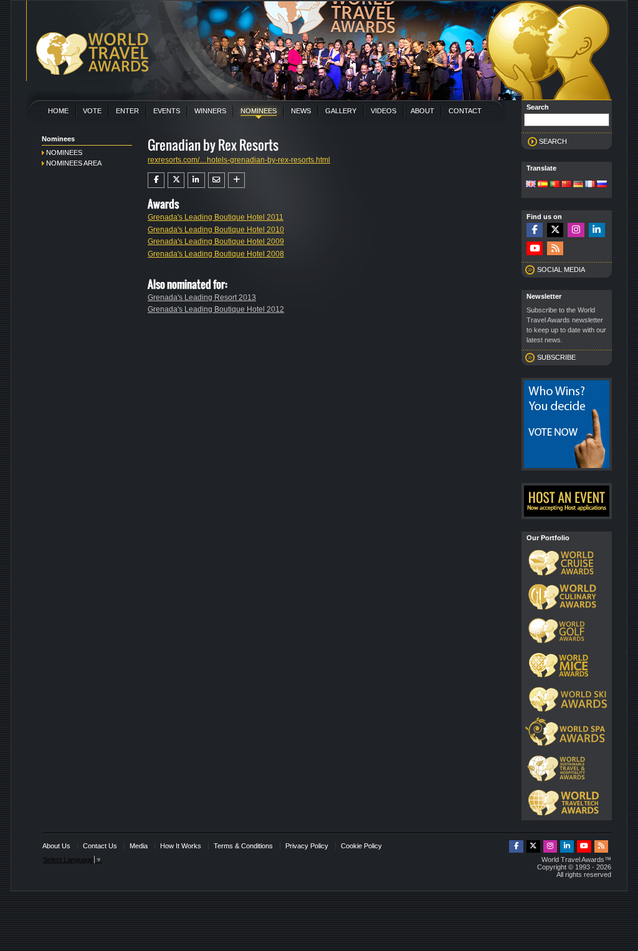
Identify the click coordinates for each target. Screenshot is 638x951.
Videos (383, 111)
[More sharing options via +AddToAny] (236, 180)
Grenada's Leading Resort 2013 (202, 297)
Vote (92, 111)
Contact (465, 111)
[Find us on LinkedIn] (597, 230)
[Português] (554, 184)
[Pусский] (602, 184)
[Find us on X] (555, 230)
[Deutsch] (578, 184)
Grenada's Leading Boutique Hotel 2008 (216, 254)
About (422, 111)
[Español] (543, 184)
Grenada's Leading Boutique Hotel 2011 (215, 217)
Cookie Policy (361, 846)
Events (166, 111)
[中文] (566, 184)
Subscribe (556, 357)
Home (58, 111)
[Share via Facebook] (156, 180)
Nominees (258, 111)
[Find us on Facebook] (534, 230)
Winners (210, 111)
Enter (127, 111)
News (301, 111)
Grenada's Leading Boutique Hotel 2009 (216, 241)
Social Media (561, 269)
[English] (531, 184)
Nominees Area (74, 163)
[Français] (590, 184)
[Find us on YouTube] (534, 248)
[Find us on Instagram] (576, 230)
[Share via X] (176, 180)
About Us (56, 846)
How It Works (180, 846)
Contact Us (100, 846)
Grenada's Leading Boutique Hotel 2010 (216, 229)
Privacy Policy (306, 846)
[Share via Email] (216, 180)
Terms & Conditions (243, 846)
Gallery (340, 111)
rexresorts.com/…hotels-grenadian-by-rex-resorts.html (239, 160)
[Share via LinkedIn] (196, 180)
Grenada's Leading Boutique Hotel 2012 (216, 309)
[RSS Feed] (555, 248)
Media (139, 846)
